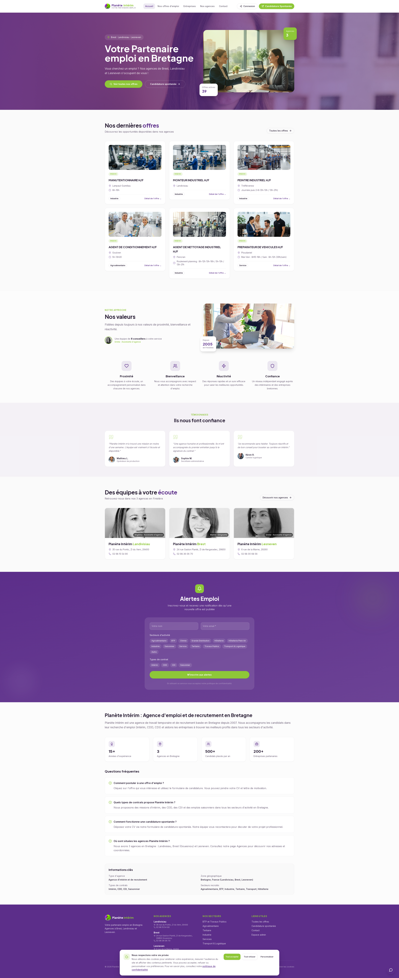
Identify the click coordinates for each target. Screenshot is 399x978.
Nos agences (207, 6)
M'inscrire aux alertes (199, 674)
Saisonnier (169, 646)
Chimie (183, 641)
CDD (165, 665)
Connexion (249, 6)
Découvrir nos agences (275, 497)
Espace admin (259, 934)
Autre (154, 652)
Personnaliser (267, 957)
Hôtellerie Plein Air (237, 641)
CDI (173, 665)
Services (207, 939)
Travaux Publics (211, 646)
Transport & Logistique (234, 646)
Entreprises (189, 6)
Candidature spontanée (163, 84)
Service (183, 646)
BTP (173, 641)
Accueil (149, 6)
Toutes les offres (278, 130)
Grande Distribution (200, 641)
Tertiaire (196, 646)
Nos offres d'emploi (168, 6)
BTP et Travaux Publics (214, 921)
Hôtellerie (219, 641)
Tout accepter (232, 957)
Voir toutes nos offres (125, 84)
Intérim (154, 665)
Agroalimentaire (158, 641)
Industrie (155, 646)
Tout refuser (249, 957)
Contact (223, 6)
